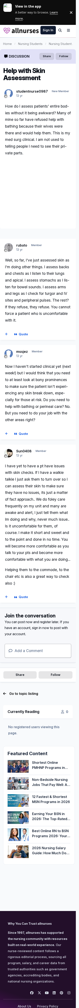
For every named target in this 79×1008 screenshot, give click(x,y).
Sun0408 (24, 451)
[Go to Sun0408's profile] (8, 453)
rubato (21, 245)
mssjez (22, 351)
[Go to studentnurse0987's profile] (8, 93)
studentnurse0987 (32, 91)
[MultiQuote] (6, 334)
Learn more (9, 12)
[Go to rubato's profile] (8, 247)
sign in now (40, 628)
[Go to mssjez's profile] (8, 353)
